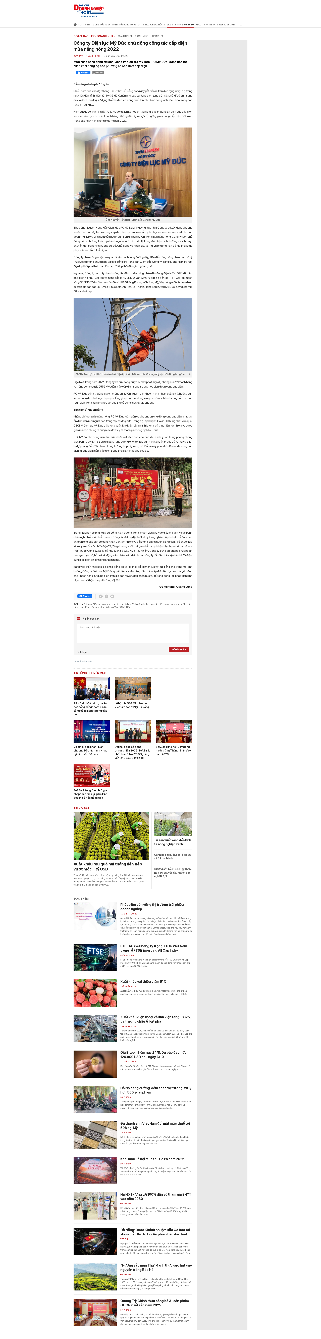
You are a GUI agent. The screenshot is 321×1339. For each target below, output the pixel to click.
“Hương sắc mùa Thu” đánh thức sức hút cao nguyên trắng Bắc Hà (156, 1267)
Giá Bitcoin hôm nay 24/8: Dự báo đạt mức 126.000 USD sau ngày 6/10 (153, 1055)
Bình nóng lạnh (140, 604)
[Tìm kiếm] (241, 25)
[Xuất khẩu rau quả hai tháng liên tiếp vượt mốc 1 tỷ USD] (111, 836)
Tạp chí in (207, 25)
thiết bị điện (125, 604)
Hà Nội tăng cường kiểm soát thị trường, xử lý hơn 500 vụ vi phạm (155, 1090)
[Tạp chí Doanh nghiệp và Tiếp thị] (89, 9)
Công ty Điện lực (92, 604)
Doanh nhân (141, 36)
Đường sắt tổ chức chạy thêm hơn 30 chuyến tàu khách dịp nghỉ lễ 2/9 (173, 872)
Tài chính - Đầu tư (128, 914)
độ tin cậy (89, 607)
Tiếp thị (82, 25)
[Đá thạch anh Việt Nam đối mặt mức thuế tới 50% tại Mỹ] (95, 1135)
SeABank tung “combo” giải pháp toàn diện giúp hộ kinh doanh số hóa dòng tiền (91, 794)
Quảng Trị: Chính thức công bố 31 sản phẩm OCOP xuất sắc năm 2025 (154, 1303)
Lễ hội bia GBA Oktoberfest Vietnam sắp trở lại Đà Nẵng (132, 705)
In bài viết (99, 72)
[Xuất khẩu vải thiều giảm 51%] (95, 993)
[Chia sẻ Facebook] (83, 73)
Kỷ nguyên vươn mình (224, 25)
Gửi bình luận (179, 649)
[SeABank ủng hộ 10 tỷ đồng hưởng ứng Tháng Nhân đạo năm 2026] (174, 731)
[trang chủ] (75, 25)
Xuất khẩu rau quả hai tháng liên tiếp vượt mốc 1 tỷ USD (108, 866)
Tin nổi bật (81, 808)
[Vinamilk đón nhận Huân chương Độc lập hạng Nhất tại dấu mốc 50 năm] (92, 731)
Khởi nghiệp (157, 36)
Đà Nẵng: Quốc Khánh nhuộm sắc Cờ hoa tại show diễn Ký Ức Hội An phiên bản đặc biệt (155, 1232)
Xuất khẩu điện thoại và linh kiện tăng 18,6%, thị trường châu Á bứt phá (155, 1019)
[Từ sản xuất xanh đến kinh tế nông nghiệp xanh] (173, 824)
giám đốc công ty (173, 604)
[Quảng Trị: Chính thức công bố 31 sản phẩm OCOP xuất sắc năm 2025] (95, 1312)
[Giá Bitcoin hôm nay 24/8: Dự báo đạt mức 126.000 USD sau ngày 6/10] (95, 1064)
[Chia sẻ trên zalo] (106, 596)
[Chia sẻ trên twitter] (101, 596)
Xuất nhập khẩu (128, 986)
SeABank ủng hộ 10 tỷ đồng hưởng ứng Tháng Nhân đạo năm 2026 (173, 750)
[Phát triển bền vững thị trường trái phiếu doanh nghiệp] (95, 916)
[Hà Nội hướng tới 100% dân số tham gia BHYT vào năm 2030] (95, 1206)
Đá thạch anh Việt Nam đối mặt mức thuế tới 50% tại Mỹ (155, 1125)
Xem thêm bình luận (83, 661)
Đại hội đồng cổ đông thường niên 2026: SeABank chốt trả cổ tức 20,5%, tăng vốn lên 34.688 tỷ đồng (132, 752)
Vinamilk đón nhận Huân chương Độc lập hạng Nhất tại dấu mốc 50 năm (90, 750)
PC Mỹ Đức (124, 607)
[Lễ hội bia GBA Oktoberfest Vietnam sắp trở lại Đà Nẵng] (133, 688)
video (198, 25)
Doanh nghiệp (125, 36)
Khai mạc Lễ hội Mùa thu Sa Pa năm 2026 (152, 1159)
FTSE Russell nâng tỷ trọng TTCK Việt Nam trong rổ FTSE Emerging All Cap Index (153, 948)
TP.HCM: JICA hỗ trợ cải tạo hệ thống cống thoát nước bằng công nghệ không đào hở (91, 709)
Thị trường (126, 1133)
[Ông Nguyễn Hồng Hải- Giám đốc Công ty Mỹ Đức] (133, 172)
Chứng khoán (127, 955)
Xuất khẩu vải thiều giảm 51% (143, 982)
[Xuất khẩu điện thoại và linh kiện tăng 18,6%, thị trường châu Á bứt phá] (95, 1028)
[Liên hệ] (112, 596)
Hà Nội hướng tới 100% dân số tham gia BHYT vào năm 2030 (155, 1196)
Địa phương (126, 1097)
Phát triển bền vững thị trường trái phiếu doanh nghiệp (152, 907)
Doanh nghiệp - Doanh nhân (95, 36)
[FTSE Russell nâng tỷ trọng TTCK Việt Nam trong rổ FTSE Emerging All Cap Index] (95, 957)
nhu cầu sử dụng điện (106, 607)
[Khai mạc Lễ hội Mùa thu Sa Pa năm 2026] (95, 1170)
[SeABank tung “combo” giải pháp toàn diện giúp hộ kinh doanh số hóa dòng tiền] (92, 775)
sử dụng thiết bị (110, 604)
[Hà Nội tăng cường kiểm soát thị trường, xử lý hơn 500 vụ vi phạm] (95, 1099)
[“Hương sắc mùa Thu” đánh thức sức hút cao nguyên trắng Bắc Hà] (95, 1276)
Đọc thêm (81, 898)
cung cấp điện (156, 604)
